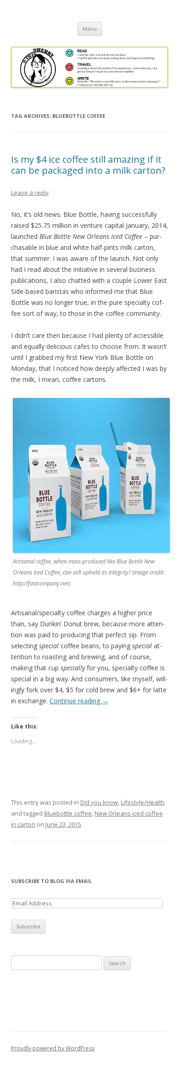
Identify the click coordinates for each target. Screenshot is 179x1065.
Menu (90, 28)
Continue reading (79, 700)
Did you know (99, 802)
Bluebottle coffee (68, 813)
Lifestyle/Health (143, 802)
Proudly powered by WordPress (53, 1048)
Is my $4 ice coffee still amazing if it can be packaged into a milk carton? (88, 165)
